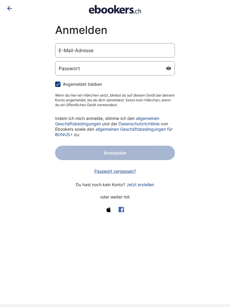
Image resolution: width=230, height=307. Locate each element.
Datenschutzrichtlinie (139, 123)
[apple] (108, 209)
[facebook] (121, 209)
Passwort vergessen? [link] (115, 171)
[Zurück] (9, 8)
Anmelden (115, 153)
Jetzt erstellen (140, 184)
